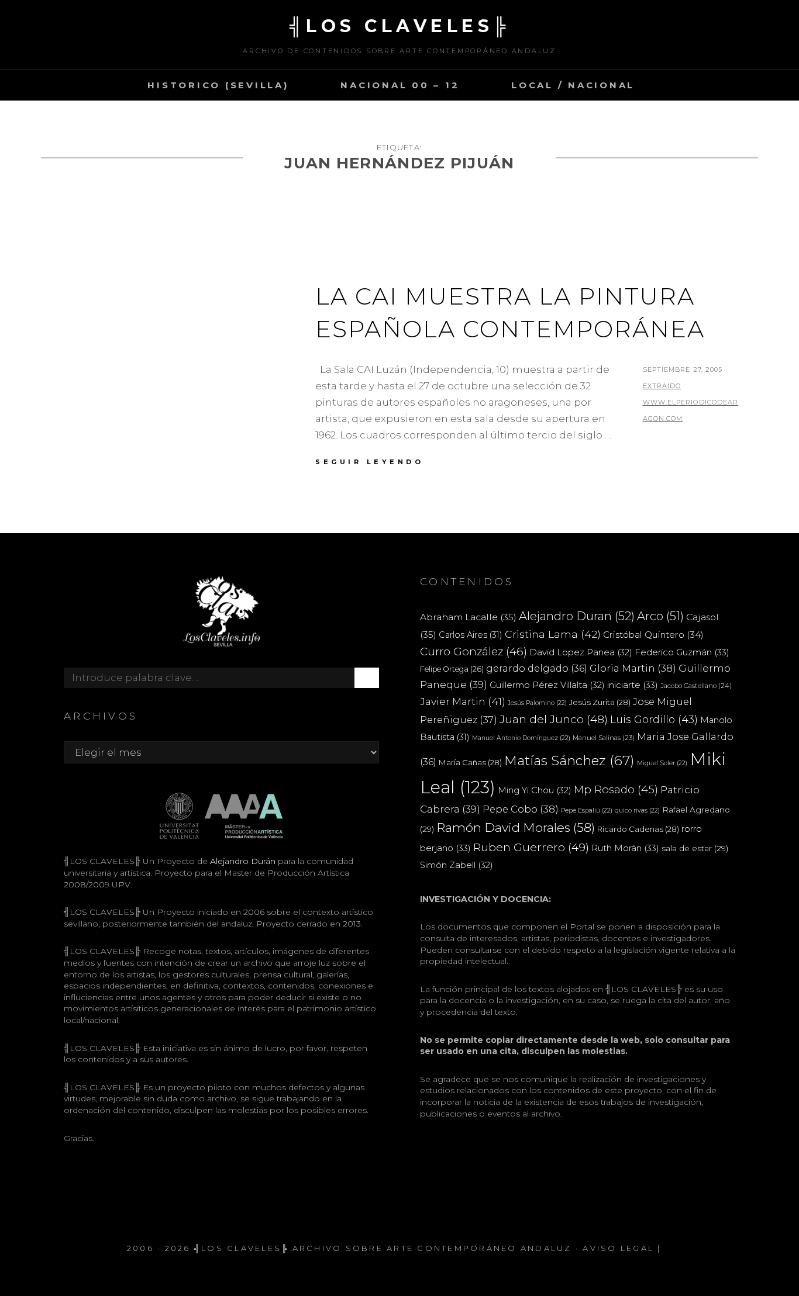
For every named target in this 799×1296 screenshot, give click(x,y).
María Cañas (470, 762)
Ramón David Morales (515, 827)
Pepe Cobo (521, 809)
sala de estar (695, 848)
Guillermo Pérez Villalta (547, 685)
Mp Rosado (616, 789)
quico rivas (637, 810)
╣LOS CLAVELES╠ (400, 26)
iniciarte (632, 684)
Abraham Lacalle (468, 617)
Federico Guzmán (682, 652)
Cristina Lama (553, 634)
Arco (660, 616)
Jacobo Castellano (696, 686)
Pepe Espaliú (586, 810)
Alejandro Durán (241, 861)
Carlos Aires (470, 635)
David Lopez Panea (580, 652)
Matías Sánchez (569, 760)
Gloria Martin (633, 668)
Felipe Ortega (452, 669)
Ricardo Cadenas (638, 829)
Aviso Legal (618, 1248)
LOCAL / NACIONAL (573, 85)
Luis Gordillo (654, 719)
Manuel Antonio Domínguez (521, 738)
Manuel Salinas (604, 738)
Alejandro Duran (577, 616)
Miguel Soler (662, 763)
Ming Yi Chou (534, 790)
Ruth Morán (625, 847)
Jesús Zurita (600, 702)
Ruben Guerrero (531, 847)
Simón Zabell (456, 865)
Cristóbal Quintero (653, 634)
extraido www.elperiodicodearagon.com (691, 402)
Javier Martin (462, 701)
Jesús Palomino (537, 703)
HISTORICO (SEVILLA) (217, 85)
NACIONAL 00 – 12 (399, 85)
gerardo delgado (536, 668)
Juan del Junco (554, 719)
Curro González (473, 651)
